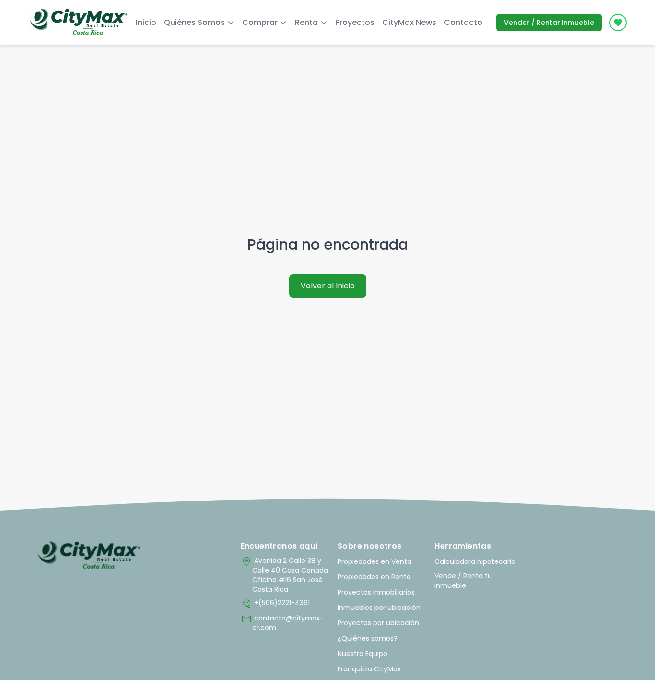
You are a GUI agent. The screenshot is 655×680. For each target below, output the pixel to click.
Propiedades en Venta (374, 561)
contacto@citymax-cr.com (282, 622)
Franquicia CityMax (369, 669)
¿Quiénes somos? (368, 638)
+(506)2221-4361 (275, 603)
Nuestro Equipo (362, 653)
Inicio (146, 22)
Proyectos (354, 22)
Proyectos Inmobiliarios (376, 592)
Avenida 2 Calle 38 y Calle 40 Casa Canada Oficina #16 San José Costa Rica (284, 575)
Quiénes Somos (194, 22)
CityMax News (409, 22)
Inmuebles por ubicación (379, 607)
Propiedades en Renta (374, 577)
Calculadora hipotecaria (474, 561)
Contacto (463, 22)
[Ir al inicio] (89, 555)
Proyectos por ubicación (378, 623)
